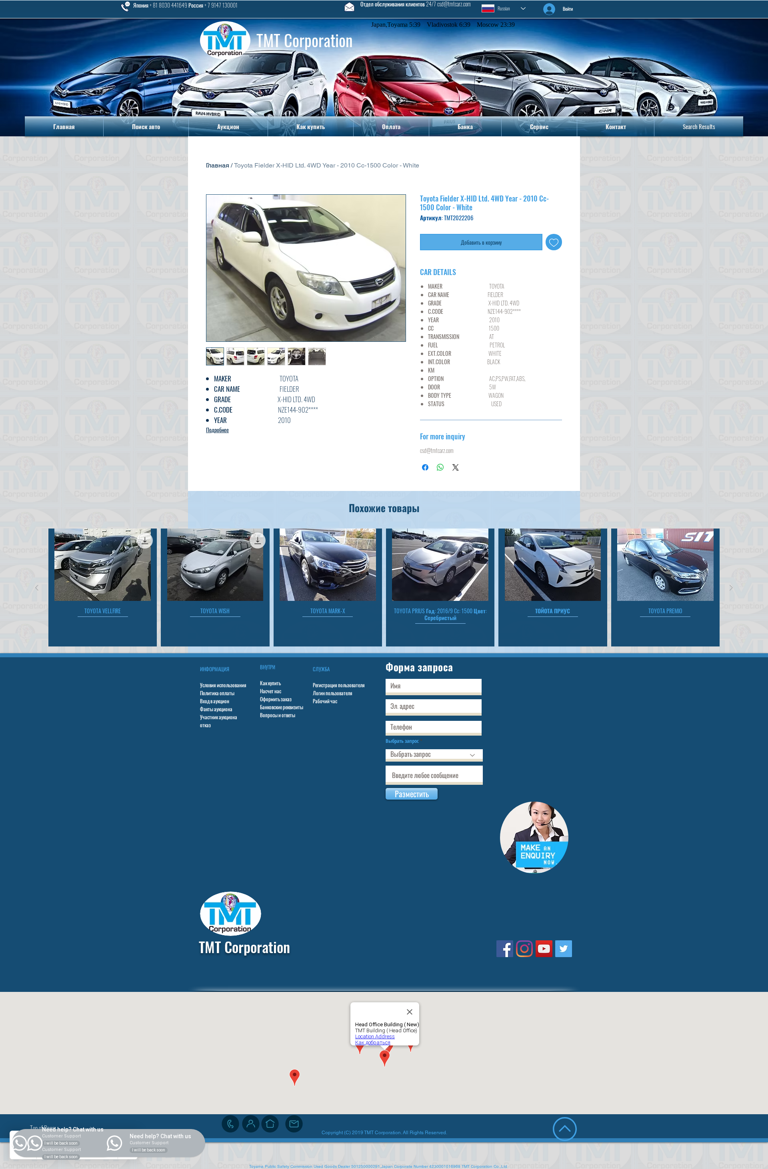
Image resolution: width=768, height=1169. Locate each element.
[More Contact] (251, 1123)
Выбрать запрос (402, 741)
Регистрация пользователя (339, 685)
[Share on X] (455, 467)
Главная (217, 165)
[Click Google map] (270, 1123)
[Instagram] (524, 948)
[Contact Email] (294, 1123)
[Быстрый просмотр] (102, 565)
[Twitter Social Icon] (563, 948)
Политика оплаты (217, 693)
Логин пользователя (332, 693)
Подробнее (217, 429)
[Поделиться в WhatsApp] (440, 467)
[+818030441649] (230, 1123)
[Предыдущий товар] (37, 587)
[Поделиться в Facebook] (425, 467)
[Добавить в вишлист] (554, 242)
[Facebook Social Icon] (504, 948)
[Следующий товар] (731, 587)
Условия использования (223, 685)
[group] (384, 587)
